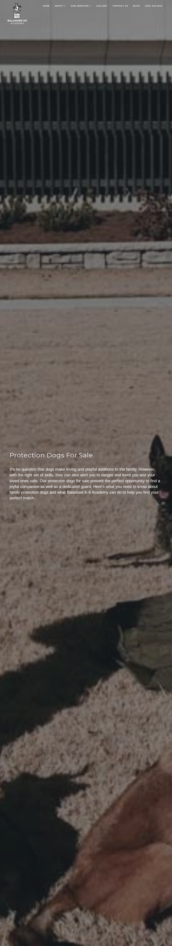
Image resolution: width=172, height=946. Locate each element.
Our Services (80, 6)
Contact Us (120, 6)
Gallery (102, 6)
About (59, 6)
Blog (136, 6)
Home (46, 6)
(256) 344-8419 (153, 6)
